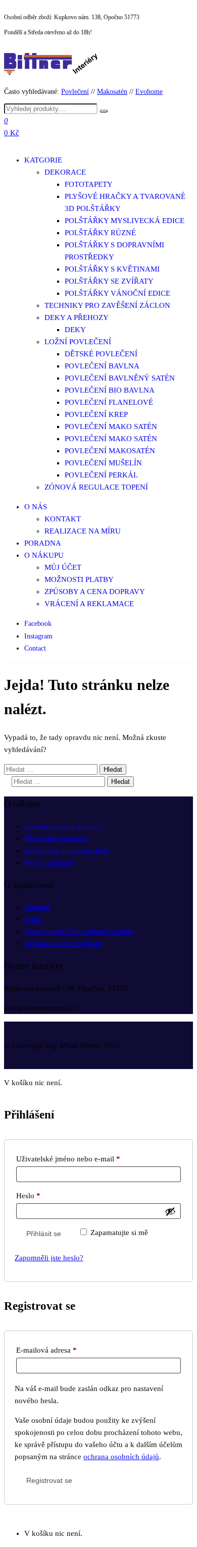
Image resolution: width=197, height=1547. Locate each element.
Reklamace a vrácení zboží (66, 850)
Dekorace (65, 172)
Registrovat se (49, 1480)
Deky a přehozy (76, 317)
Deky (75, 330)
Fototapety (89, 184)
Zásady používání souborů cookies (79, 931)
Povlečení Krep (96, 414)
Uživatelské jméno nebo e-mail (80, 1158)
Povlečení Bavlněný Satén (120, 378)
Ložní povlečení (77, 342)
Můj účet (62, 567)
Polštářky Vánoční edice (117, 293)
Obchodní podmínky (57, 838)
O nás (35, 507)
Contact (35, 648)
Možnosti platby (79, 579)
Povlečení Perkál (101, 475)
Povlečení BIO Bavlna (110, 390)
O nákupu (44, 555)
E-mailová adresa (59, 1350)
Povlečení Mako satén (111, 439)
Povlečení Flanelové (109, 402)
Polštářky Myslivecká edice (124, 221)
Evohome (149, 91)
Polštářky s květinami (112, 269)
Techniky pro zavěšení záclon (107, 305)
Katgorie (43, 160)
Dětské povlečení (101, 354)
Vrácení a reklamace (89, 604)
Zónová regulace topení (96, 487)
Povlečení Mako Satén (111, 426)
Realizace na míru (82, 531)
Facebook (38, 623)
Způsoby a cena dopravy (94, 592)
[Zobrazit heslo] (170, 1211)
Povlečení (75, 91)
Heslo (41, 1195)
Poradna (42, 543)
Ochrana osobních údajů (63, 943)
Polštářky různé (100, 233)
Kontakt (62, 519)
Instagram (38, 636)
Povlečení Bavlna (102, 366)
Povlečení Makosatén (110, 451)
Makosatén (112, 91)
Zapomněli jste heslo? (49, 1258)
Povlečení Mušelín (103, 463)
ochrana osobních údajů (121, 1457)
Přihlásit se (43, 1234)
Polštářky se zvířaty (109, 281)
